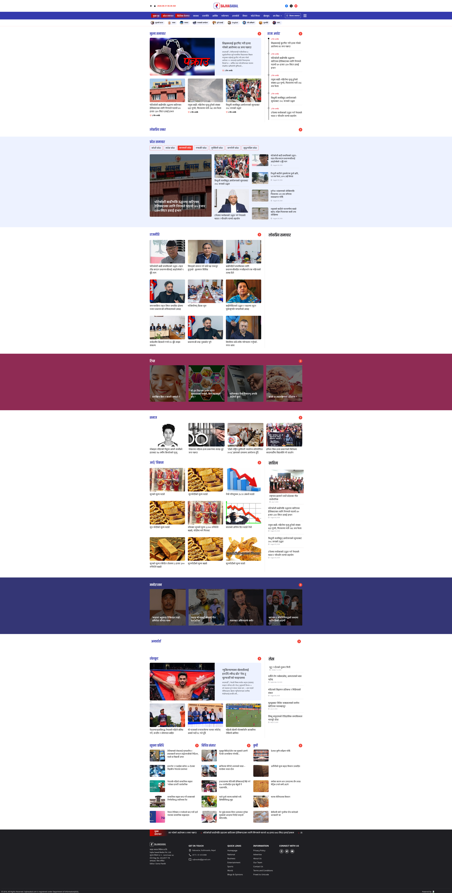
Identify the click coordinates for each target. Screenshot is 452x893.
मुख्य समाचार (158, 33)
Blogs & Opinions (235, 874)
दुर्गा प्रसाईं (220, 22)
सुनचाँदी (265, 22)
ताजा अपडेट (273, 33)
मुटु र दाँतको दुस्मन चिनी (279, 667)
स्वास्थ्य (196, 16)
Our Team (257, 862)
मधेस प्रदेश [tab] (170, 148)
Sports (230, 866)
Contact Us (258, 866)
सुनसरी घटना (159, 22)
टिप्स (152, 361)
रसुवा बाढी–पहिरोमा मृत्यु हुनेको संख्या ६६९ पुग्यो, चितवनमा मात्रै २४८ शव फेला (284, 526)
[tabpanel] (226, 189)
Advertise (257, 854)
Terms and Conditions (263, 870)
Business (231, 858)
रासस (173, 22)
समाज (153, 417)
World (230, 870)
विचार (245, 16)
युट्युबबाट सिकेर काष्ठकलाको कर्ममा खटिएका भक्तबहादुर (283, 704)
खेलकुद (266, 16)
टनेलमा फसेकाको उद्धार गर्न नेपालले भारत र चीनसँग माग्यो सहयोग (283, 553)
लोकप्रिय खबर (158, 129)
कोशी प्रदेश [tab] (156, 148)
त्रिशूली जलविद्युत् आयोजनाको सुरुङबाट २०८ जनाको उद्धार (285, 540)
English (235, 22)
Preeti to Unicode (261, 874)
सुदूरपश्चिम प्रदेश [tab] (250, 148)
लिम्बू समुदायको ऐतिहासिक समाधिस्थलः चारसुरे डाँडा (285, 718)
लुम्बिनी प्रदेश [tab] (217, 148)
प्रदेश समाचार (168, 16)
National (231, 854)
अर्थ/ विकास (157, 462)
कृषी (255, 745)
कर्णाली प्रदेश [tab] (233, 148)
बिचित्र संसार (209, 745)
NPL (278, 22)
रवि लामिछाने (250, 22)
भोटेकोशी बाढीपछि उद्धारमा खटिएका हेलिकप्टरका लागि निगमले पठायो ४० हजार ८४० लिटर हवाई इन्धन (284, 511)
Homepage (232, 850)
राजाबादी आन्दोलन (202, 22)
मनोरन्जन (225, 16)
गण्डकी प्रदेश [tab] (201, 148)
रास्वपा (186, 22)
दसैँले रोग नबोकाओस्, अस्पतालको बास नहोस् (285, 678)
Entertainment (233, 862)
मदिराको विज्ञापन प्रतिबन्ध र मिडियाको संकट (284, 691)
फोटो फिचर (255, 16)
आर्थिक (215, 16)
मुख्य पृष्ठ (156, 16)
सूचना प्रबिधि (157, 745)
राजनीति (205, 16)
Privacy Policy (259, 850)
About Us (257, 858)
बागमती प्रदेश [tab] (185, 148)
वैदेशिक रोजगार (183, 16)
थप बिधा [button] (276, 16)
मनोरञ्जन (156, 585)
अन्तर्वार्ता (235, 16)
